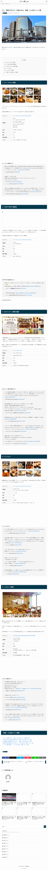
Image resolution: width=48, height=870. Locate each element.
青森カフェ (6, 857)
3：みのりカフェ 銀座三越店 (12, 66)
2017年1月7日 (18, 719)
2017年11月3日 (22, 421)
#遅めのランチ (20, 688)
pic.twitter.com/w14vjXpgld (16, 181)
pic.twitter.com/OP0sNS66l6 (31, 429)
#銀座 (24, 688)
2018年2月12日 (27, 412)
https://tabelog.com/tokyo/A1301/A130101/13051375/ (22, 486)
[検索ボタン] (46, 1)
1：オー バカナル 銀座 (10, 62)
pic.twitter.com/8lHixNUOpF (20, 563)
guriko (8, 781)
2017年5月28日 (23, 431)
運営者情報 (27, 866)
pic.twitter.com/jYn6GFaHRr (34, 441)
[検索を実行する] (45, 826)
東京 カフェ (5, 751)
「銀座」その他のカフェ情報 (12, 72)
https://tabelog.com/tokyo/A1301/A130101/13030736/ (22, 239)
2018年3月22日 (18, 544)
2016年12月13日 (20, 690)
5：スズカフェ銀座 (10, 70)
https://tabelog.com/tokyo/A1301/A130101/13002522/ (22, 115)
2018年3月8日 (17, 172)
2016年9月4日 (24, 443)
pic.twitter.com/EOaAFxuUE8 (19, 697)
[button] (5, 758)
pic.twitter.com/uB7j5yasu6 (30, 292)
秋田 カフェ (6, 854)
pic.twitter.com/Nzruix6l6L (36, 191)
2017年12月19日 (19, 183)
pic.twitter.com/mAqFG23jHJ (21, 707)
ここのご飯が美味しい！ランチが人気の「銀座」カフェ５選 (16, 744)
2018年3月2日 (20, 565)
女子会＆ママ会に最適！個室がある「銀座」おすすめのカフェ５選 (17, 739)
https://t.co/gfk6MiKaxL (20, 292)
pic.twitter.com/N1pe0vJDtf (33, 530)
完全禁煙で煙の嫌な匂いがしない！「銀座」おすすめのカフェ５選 (17, 741)
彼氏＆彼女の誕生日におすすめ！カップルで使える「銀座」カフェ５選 (18, 743)
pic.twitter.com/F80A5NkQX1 (11, 419)
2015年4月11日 (18, 709)
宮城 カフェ (6, 837)
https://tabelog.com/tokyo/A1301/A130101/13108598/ (24, 635)
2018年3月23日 (21, 399)
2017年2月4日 (23, 288)
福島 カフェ (6, 851)
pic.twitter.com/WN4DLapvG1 (20, 571)
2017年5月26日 (25, 193)
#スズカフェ (28, 688)
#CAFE (20, 286)
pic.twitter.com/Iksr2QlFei (10, 397)
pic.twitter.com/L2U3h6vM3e (24, 169)
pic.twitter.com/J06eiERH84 (16, 542)
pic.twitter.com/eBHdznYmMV (14, 717)
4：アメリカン (9, 68)
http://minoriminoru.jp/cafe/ (17, 350)
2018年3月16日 (20, 553)
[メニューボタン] (1, 1)
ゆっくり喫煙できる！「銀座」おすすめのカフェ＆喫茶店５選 (16, 738)
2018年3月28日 (22, 533)
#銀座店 (27, 286)
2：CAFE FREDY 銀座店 (11, 64)
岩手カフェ (6, 843)
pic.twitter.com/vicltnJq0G (36, 688)
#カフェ (13, 707)
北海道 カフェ (6, 834)
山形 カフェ (6, 840)
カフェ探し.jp (24, 1)
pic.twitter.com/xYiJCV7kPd (20, 410)
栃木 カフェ (6, 848)
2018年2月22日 (15, 573)
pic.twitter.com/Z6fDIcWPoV (35, 286)
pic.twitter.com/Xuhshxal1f (20, 551)
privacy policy (21, 866)
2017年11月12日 (28, 295)
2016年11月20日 (22, 699)
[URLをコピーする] (42, 758)
